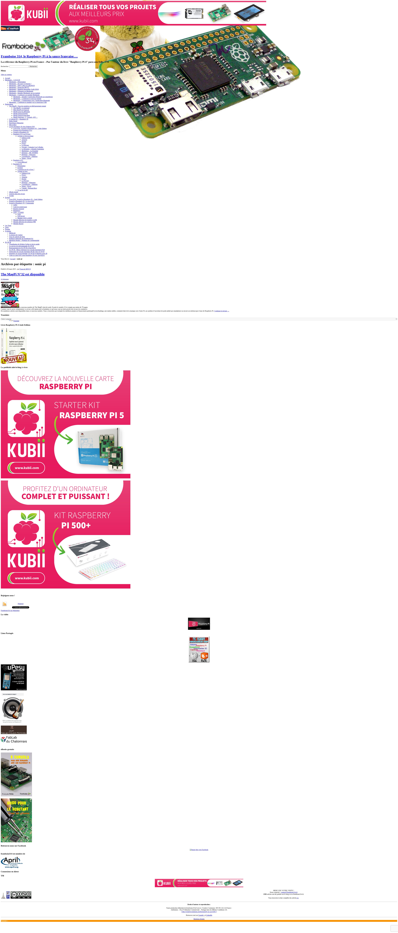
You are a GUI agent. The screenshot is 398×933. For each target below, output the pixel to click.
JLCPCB (8, 242)
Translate (16, 321)
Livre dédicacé (22, 162)
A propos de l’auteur (15, 235)
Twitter (11, 196)
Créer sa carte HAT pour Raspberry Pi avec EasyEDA (27, 255)
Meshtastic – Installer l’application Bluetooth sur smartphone (33, 97)
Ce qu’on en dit (22, 190)
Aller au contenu (6, 74)
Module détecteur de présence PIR (24, 222)
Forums (7, 229)
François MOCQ (25, 269)
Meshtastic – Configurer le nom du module (27, 99)
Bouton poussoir (18, 209)
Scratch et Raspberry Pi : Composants (21, 203)
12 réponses (5, 279)
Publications (9, 104)
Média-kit (12, 233)
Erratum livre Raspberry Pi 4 (22, 130)
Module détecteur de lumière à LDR (25, 220)
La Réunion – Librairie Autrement (33, 149)
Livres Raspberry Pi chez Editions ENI (22, 127)
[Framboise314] (199, 913)
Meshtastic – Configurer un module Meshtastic (24, 95)
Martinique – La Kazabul (30, 151)
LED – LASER (18, 212)
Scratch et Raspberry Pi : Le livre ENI (21, 201)
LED (19, 214)
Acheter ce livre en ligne (25, 136)
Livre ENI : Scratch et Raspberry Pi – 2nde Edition (30, 128)
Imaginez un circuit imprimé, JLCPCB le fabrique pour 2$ (28, 253)
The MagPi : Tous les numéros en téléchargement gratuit (27, 106)
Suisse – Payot (26, 158)
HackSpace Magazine (16, 123)
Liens (7, 227)
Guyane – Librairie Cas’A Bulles (32, 147)
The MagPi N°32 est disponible (23, 274)
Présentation (21, 166)
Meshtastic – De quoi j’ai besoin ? (20, 84)
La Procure (25, 145)
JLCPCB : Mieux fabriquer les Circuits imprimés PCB (27, 250)
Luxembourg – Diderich (29, 156)
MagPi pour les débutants (21, 112)
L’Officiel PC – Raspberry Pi (18, 119)
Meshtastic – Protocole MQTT (19, 87)
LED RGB (21, 216)
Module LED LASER (24, 218)
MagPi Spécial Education (21, 115)
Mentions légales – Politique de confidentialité (24, 240)
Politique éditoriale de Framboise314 (21, 238)
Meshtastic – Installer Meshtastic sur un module (24, 93)
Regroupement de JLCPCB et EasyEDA (22, 248)
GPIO (15, 205)
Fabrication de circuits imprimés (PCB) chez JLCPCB (26, 252)
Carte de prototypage (20, 207)
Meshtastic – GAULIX (12, 80)
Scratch (7, 197)
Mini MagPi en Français (21, 110)
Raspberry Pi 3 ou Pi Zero (21, 134)
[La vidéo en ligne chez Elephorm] (199, 693)
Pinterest (20, 667)
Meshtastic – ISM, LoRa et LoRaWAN (22, 85)
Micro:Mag (12, 125)
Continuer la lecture (221, 311)
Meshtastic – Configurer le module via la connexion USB (28, 102)
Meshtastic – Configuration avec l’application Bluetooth (31, 100)
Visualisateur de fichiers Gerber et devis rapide (24, 244)
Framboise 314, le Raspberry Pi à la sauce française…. (39, 56)
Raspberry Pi (17, 164)
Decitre (24, 141)
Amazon (24, 140)
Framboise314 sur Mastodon (10, 674)
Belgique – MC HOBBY (30, 153)
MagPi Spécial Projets (20, 113)
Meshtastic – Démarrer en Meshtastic (21, 91)
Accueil (7, 78)
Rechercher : (5, 66)
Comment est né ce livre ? (25, 169)
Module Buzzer (18, 224)
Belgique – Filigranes (29, 155)
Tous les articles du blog (17, 237)
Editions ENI (26, 138)
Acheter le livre (22, 171)
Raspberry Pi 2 (18, 160)
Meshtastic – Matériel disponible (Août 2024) (24, 89)
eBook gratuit (13, 192)
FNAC (24, 143)
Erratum (20, 168)
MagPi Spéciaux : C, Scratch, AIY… (25, 117)
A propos (8, 231)
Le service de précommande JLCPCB (21, 246)
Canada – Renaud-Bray (29, 188)
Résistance (16, 210)
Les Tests (8, 225)
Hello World (13, 121)
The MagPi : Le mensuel (21, 108)
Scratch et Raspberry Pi (21, 132)
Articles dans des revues (17, 194)
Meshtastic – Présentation (17, 82)
